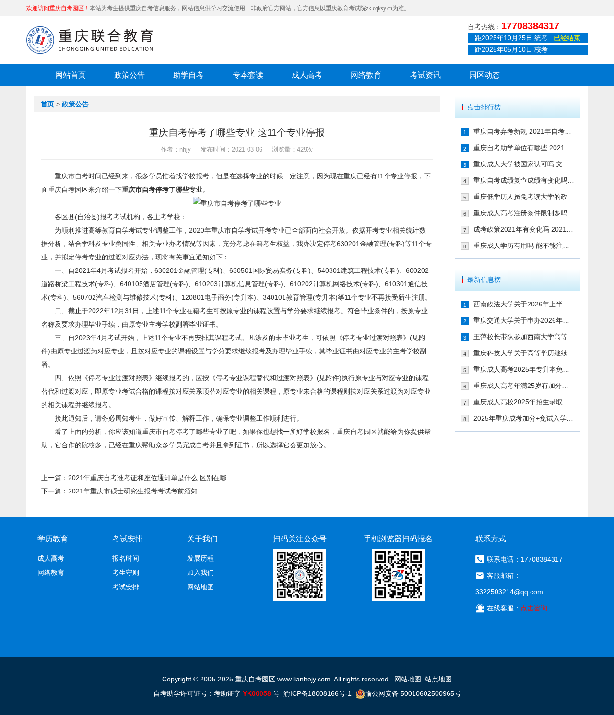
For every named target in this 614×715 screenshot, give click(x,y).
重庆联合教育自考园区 (89, 39)
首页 (47, 104)
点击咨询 (533, 608)
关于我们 (202, 539)
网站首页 (70, 75)
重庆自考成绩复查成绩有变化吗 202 (524, 180)
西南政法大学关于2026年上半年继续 (524, 304)
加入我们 (200, 572)
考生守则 (125, 572)
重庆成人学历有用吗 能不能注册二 (524, 245)
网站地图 (200, 587)
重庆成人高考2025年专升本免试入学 (524, 369)
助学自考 (188, 75)
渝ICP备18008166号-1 (317, 693)
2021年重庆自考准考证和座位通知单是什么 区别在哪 (147, 477)
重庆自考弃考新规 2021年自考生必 (524, 131)
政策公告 (129, 75)
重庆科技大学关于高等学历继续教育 (524, 353)
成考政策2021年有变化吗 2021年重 (524, 229)
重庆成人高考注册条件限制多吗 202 (524, 213)
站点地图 (438, 679)
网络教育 (366, 75)
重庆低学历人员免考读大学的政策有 (524, 196)
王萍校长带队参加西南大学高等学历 (524, 336)
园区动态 (484, 75)
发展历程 (200, 558)
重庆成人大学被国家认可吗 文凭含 (524, 164)
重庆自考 (61, 189)
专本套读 (248, 75)
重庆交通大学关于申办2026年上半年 (524, 320)
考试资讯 (425, 75)
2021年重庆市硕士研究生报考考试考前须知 (133, 491)
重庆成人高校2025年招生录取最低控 (524, 402)
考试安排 (125, 587)
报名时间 (125, 558)
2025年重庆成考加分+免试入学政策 (524, 418)
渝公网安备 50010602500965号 (413, 693)
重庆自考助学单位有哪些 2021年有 (524, 148)
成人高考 (307, 75)
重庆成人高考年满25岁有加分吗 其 (524, 385)
